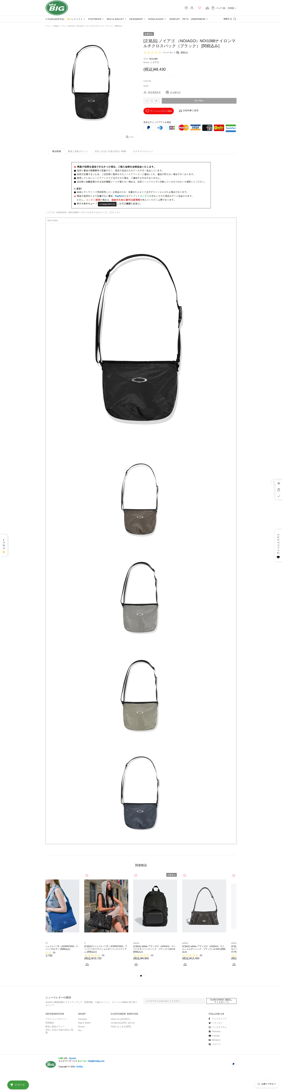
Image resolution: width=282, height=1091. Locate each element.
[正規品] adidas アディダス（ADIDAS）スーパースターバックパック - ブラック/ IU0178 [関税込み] (115, 949)
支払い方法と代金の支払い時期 (59, 1031)
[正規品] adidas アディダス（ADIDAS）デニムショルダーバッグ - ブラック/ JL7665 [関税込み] (165, 949)
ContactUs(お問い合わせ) (123, 1023)
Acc (80, 1030)
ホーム (48, 26)
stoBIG (57, 7)
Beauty (81, 1026)
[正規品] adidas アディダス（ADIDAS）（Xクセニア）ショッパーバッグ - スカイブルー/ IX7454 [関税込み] (214, 949)
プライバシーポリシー (56, 1019)
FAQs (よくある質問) (121, 1026)
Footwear (82, 1019)
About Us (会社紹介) (120, 1019)
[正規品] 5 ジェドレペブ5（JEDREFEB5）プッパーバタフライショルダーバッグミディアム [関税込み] (67, 949)
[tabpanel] (67, 923)
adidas (97, 943)
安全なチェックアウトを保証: (157, 122)
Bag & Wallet (84, 1023)
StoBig (79, 1066)
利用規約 (50, 1023)
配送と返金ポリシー (55, 1026)
